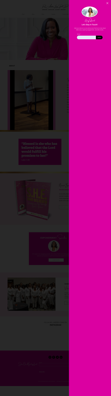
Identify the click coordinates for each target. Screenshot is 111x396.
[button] (107, 3)
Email (78, 34)
